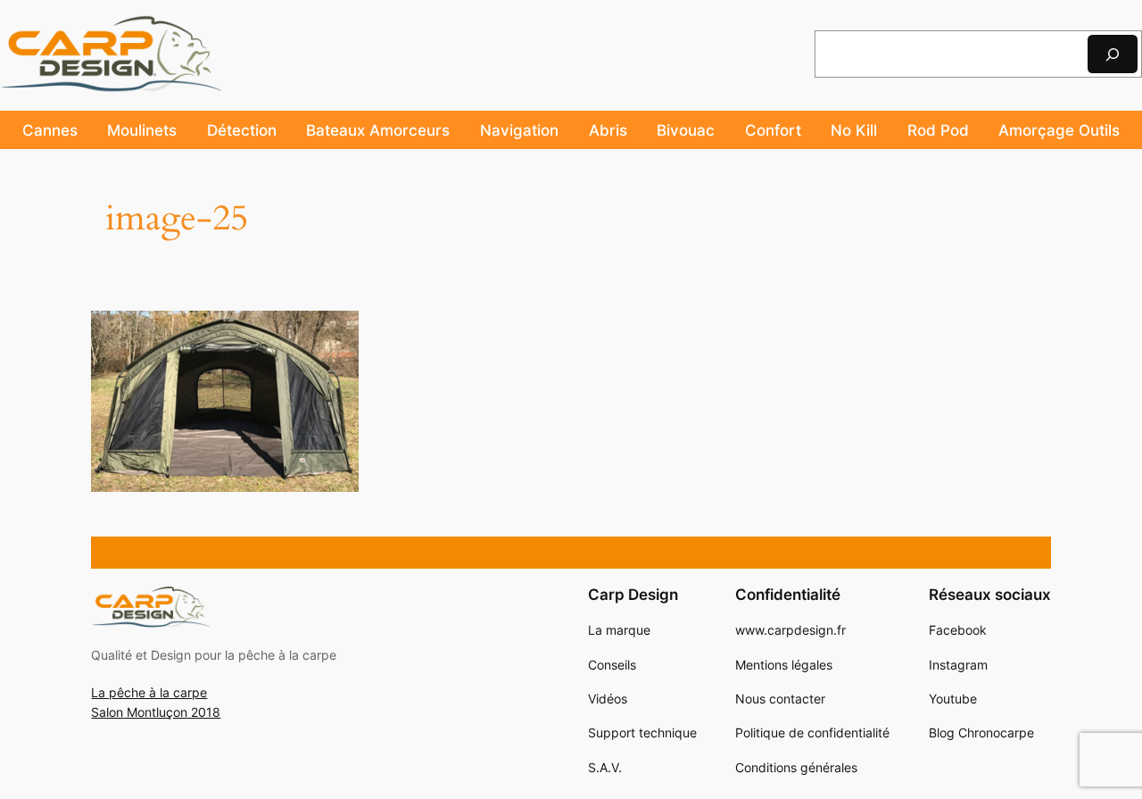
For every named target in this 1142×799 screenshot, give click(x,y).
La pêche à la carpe (149, 692)
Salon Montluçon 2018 (155, 712)
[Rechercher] (1113, 54)
